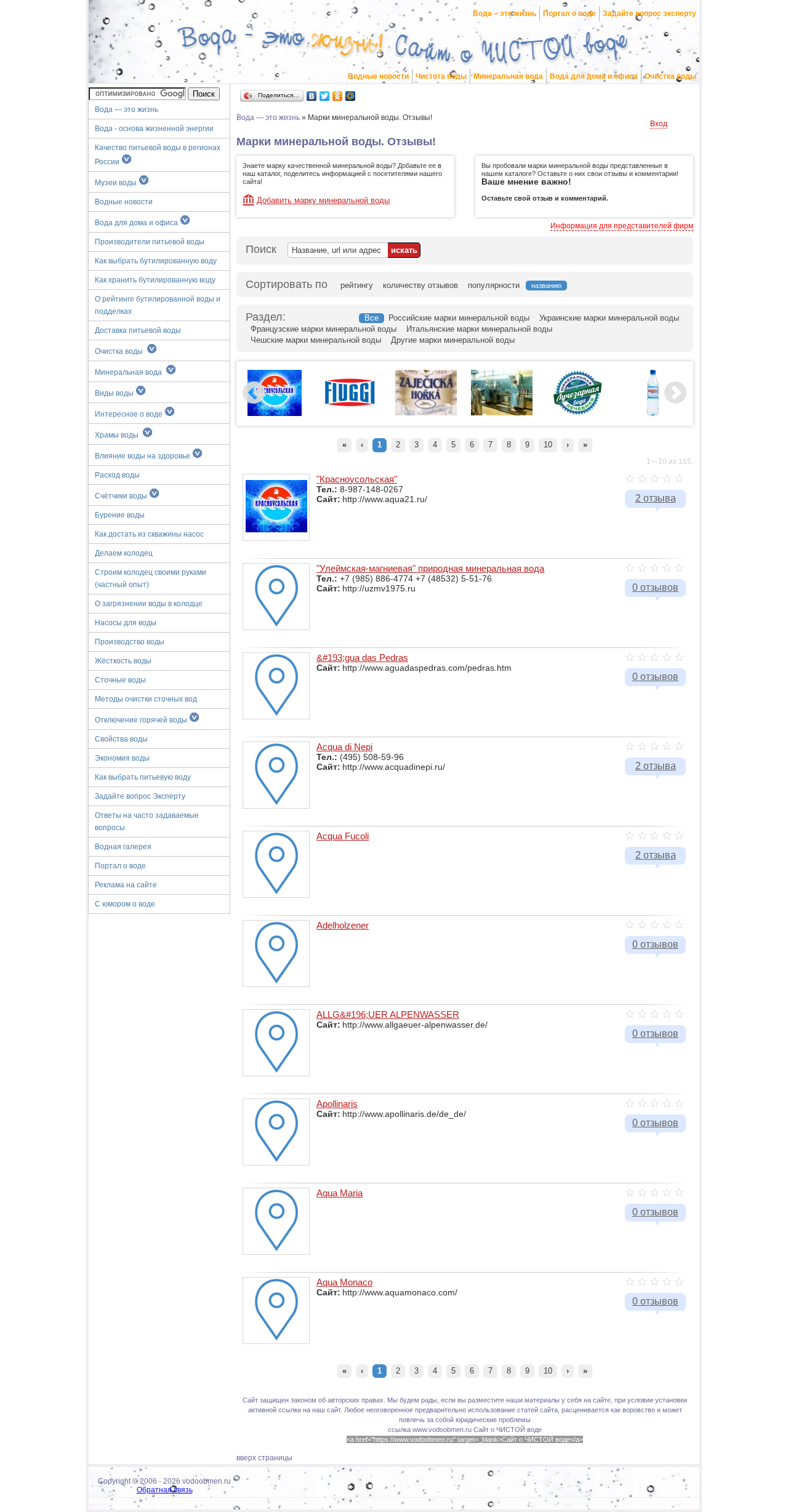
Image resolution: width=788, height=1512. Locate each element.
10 (548, 444)
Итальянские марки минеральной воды (479, 329)
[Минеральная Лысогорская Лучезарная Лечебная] (577, 413)
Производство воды (129, 642)
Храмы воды (118, 435)
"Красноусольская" (356, 479)
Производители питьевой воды (149, 242)
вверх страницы (264, 1458)
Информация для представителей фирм (621, 226)
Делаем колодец (124, 553)
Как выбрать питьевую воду (143, 777)
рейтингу (356, 285)
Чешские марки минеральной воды (316, 340)
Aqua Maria (339, 1193)
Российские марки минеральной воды (458, 317)
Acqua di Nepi (344, 747)
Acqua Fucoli (342, 836)
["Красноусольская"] (274, 413)
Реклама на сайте (126, 885)
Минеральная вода (508, 76)
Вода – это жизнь (504, 13)
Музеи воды (117, 182)
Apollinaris (337, 1103)
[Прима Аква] (653, 413)
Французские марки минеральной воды (323, 329)
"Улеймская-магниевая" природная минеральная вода (430, 568)
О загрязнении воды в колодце (149, 603)
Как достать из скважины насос (149, 534)
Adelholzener (342, 925)
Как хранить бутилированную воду (155, 280)
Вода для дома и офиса (594, 76)
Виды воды (115, 393)
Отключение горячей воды (142, 720)
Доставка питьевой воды (138, 330)
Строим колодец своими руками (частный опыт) (150, 578)
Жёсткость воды (123, 661)
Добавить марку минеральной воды (323, 200)
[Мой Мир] (350, 96)
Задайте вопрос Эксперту (140, 796)
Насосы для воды (125, 622)
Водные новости (378, 76)
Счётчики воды (122, 496)
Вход (658, 123)
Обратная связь (165, 1490)
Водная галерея (123, 846)
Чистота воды (441, 76)
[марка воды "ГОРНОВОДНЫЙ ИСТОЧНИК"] (502, 413)
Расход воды (117, 475)
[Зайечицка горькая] (426, 413)
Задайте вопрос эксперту (649, 13)
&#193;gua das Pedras (362, 657)
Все (371, 317)
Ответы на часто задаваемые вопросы (147, 821)
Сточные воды (120, 680)
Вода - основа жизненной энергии (154, 128)
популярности (494, 285)
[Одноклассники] (337, 96)
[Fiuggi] (350, 408)
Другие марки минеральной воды (453, 340)
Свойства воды (121, 739)
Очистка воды (670, 76)
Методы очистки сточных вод (146, 699)
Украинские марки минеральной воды (609, 317)
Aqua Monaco (344, 1282)
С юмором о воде (125, 904)
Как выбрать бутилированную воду (156, 261)
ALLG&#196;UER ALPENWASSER (387, 1014)
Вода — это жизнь (127, 109)
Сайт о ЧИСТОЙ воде (507, 1429)
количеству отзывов (420, 285)
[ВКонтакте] (311, 96)
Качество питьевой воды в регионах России (157, 154)
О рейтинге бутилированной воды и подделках (157, 305)
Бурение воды (120, 515)
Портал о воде (569, 13)
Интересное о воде (129, 414)
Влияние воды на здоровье (143, 456)
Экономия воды (122, 758)
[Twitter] (324, 96)
